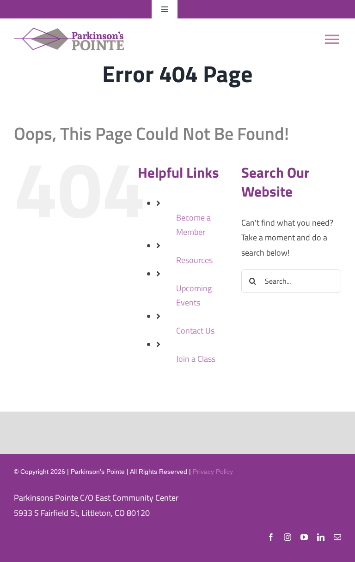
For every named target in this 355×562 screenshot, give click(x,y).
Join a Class (195, 359)
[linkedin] (320, 537)
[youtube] (304, 537)
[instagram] (287, 537)
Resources (194, 260)
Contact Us (195, 330)
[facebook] (271, 537)
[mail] (337, 537)
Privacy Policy (213, 471)
